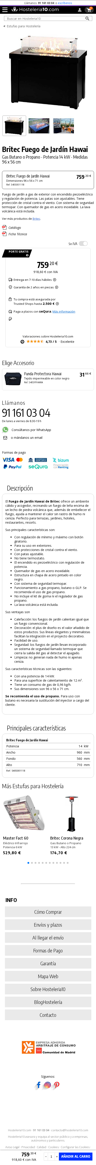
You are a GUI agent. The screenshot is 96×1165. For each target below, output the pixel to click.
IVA (73, 243)
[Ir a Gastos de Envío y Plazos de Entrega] (26, 255)
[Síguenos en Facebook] (38, 1088)
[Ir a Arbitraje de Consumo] (49, 1054)
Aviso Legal (12, 1147)
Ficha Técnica (17, 234)
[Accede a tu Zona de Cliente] (79, 11)
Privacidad (28, 1147)
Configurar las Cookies (75, 1147)
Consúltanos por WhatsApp (31, 430)
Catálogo (14, 227)
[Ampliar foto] (48, 112)
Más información (63, 311)
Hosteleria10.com (19, 1130)
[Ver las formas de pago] (35, 468)
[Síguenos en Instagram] (47, 1088)
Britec (36, 219)
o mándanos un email (26, 437)
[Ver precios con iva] (83, 243)
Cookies (53, 1147)
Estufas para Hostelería (23, 26)
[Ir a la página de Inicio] (35, 10)
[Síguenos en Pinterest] (56, 1088)
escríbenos (65, 3)
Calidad (41, 1147)
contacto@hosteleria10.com (69, 1130)
